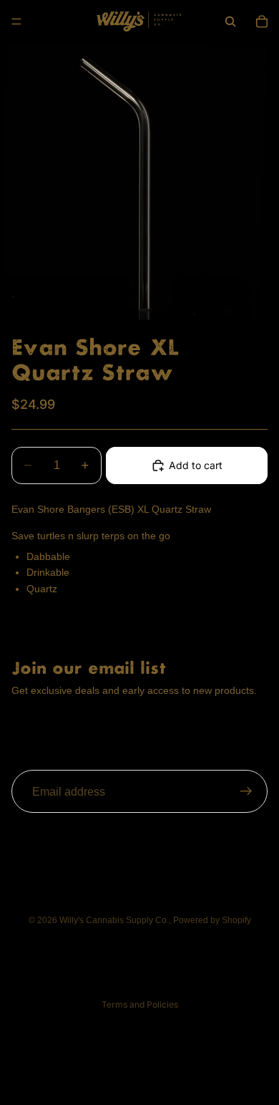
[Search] (230, 21)
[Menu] (16, 21)
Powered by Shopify (212, 920)
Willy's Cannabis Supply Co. (114, 920)
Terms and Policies (140, 1004)
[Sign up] (246, 792)
